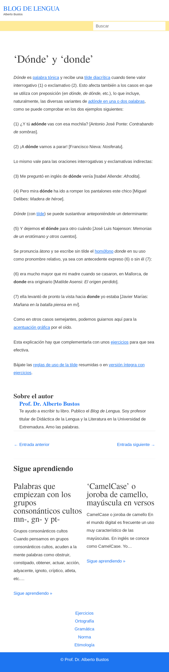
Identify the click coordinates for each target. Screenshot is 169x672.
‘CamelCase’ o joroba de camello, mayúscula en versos (120, 494)
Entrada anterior (32, 444)
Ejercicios (84, 613)
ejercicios (120, 342)
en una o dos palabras (116, 101)
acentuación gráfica (32, 327)
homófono (104, 251)
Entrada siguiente (136, 444)
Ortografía (84, 621)
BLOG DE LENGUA (31, 8)
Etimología (84, 644)
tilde (40, 213)
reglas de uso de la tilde (55, 364)
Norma (84, 637)
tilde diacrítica (97, 77)
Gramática (84, 628)
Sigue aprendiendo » (33, 593)
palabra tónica (46, 77)
